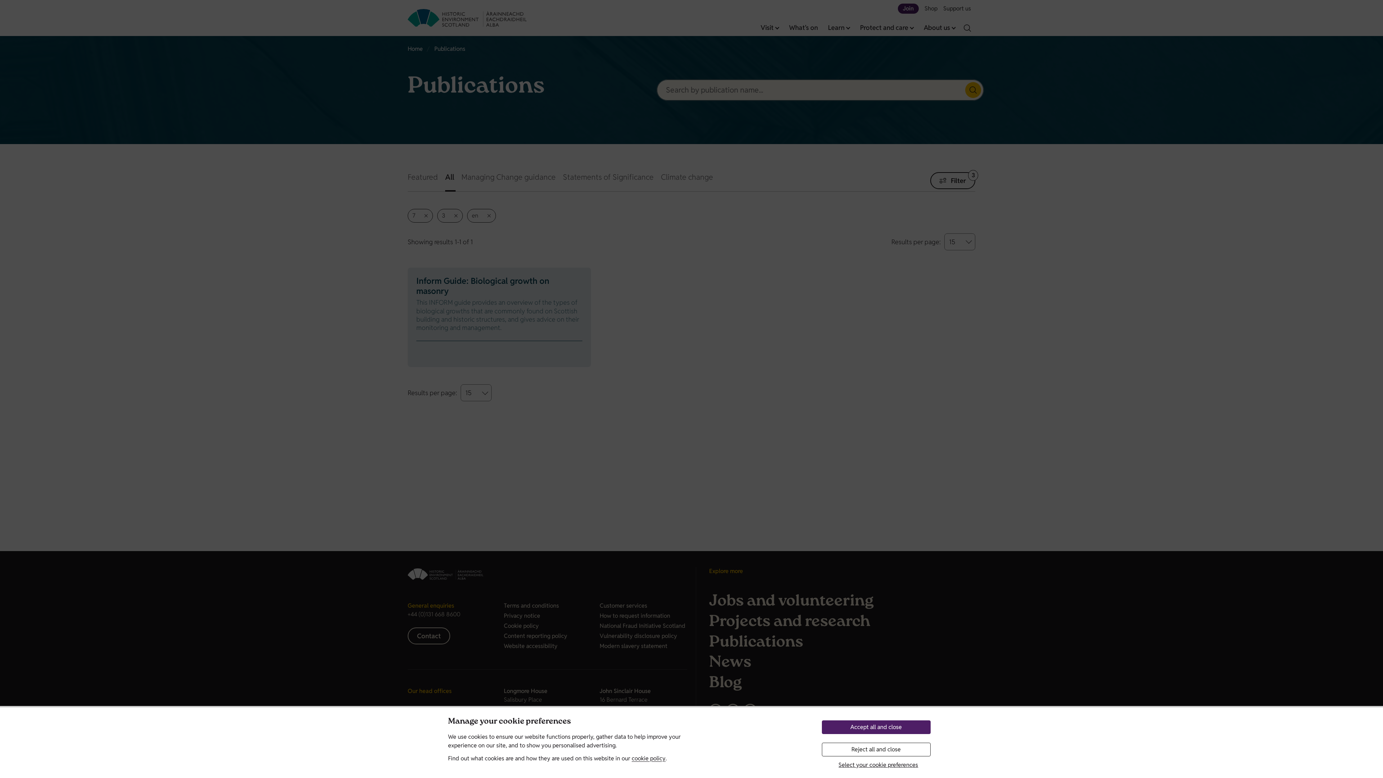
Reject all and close (876, 749)
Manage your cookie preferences (509, 722)
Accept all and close (876, 727)
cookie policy (649, 758)
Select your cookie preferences (878, 765)
